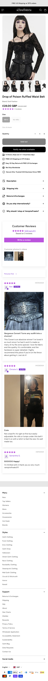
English (5, 667)
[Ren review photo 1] (24, 311)
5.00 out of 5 (30, 231)
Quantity (5, 134)
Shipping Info (12, 188)
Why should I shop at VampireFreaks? (23, 211)
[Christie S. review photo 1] (24, 401)
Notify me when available (24, 149)
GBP (18, 667)
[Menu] (2, 10)
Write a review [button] (24, 240)
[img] (9, 283)
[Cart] (45, 10)
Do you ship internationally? (18, 203)
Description (11, 181)
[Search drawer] (40, 10)
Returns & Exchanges (15, 196)
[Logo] (24, 10)
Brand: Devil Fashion (9, 101)
